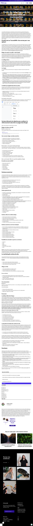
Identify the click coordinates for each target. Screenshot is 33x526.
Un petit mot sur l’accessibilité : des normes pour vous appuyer (11, 375)
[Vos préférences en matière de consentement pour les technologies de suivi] (31, 524)
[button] (21, 3)
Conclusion (3, 383)
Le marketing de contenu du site (6, 381)
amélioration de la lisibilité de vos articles (17, 57)
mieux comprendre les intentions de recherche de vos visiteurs (19, 257)
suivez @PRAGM (5, 462)
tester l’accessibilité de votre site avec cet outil (15, 50)
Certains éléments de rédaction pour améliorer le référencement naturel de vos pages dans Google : (16, 377)
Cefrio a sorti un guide (25, 367)
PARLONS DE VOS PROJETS (8, 511)
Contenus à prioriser (5, 379)
